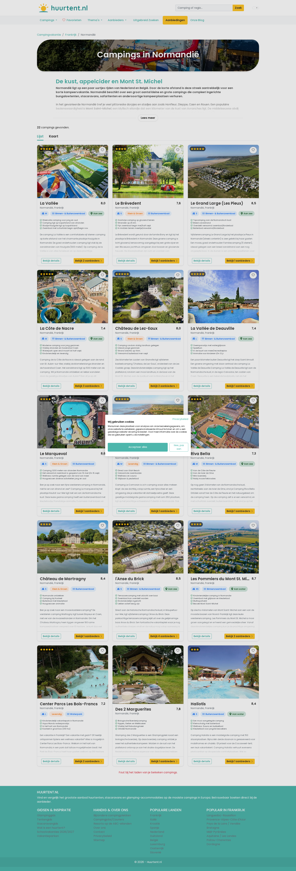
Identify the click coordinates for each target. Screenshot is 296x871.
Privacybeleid (180, 419)
